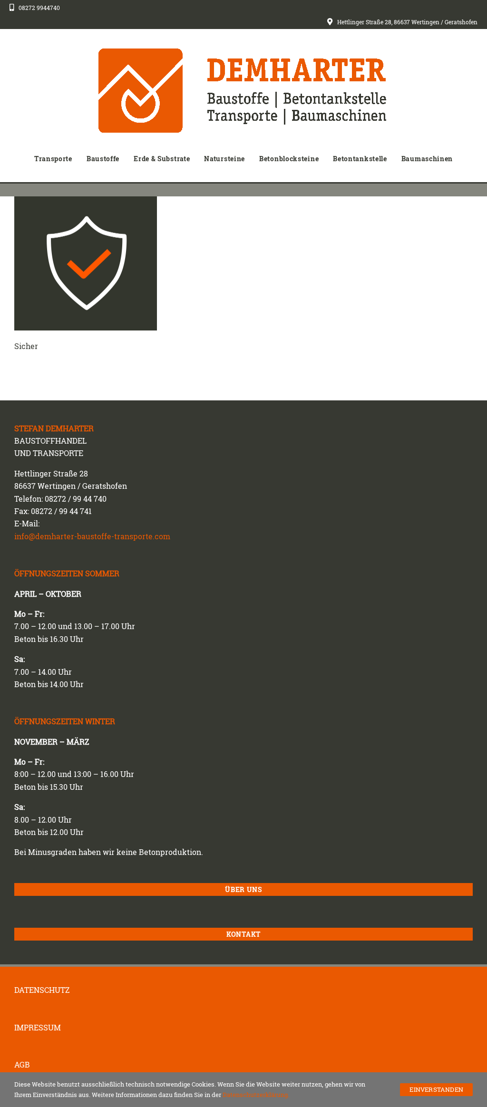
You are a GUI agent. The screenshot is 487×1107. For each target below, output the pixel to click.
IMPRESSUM (37, 1027)
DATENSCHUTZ (42, 990)
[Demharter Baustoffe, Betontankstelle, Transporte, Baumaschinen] (243, 52)
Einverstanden (436, 1089)
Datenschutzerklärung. (256, 1094)
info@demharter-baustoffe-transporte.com (92, 536)
